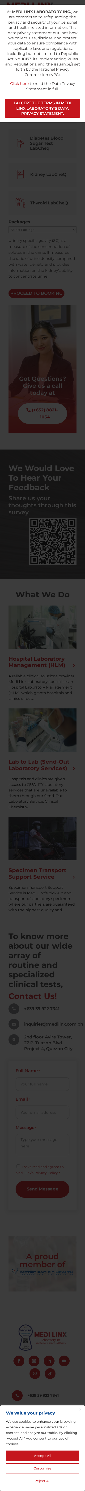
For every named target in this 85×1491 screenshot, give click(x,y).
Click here (19, 83)
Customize (42, 1468)
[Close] (80, 1409)
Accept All (42, 1456)
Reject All (42, 1481)
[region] (42, 1448)
